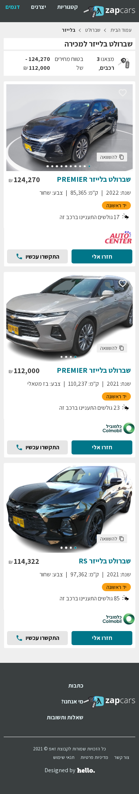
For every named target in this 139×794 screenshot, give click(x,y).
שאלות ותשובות (65, 717)
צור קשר (121, 757)
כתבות (75, 685)
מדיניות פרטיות (94, 757)
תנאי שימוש (64, 757)
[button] (112, 157)
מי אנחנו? (72, 701)
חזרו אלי (102, 256)
